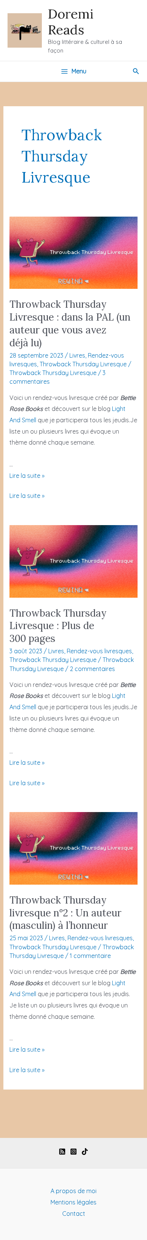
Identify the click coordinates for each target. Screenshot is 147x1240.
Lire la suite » (26, 475)
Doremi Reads (70, 21)
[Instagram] (73, 1151)
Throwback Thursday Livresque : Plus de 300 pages (58, 626)
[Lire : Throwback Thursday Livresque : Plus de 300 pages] (73, 560)
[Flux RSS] (62, 1151)
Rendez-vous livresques (99, 651)
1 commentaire (90, 955)
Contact (73, 1213)
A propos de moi (73, 1191)
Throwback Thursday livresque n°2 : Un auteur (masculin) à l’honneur (65, 913)
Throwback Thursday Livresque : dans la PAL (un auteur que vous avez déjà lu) (69, 323)
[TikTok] (84, 1151)
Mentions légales (73, 1202)
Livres (77, 355)
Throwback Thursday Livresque (83, 364)
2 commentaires (92, 669)
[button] (136, 71)
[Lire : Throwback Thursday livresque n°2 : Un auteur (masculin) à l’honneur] (73, 847)
